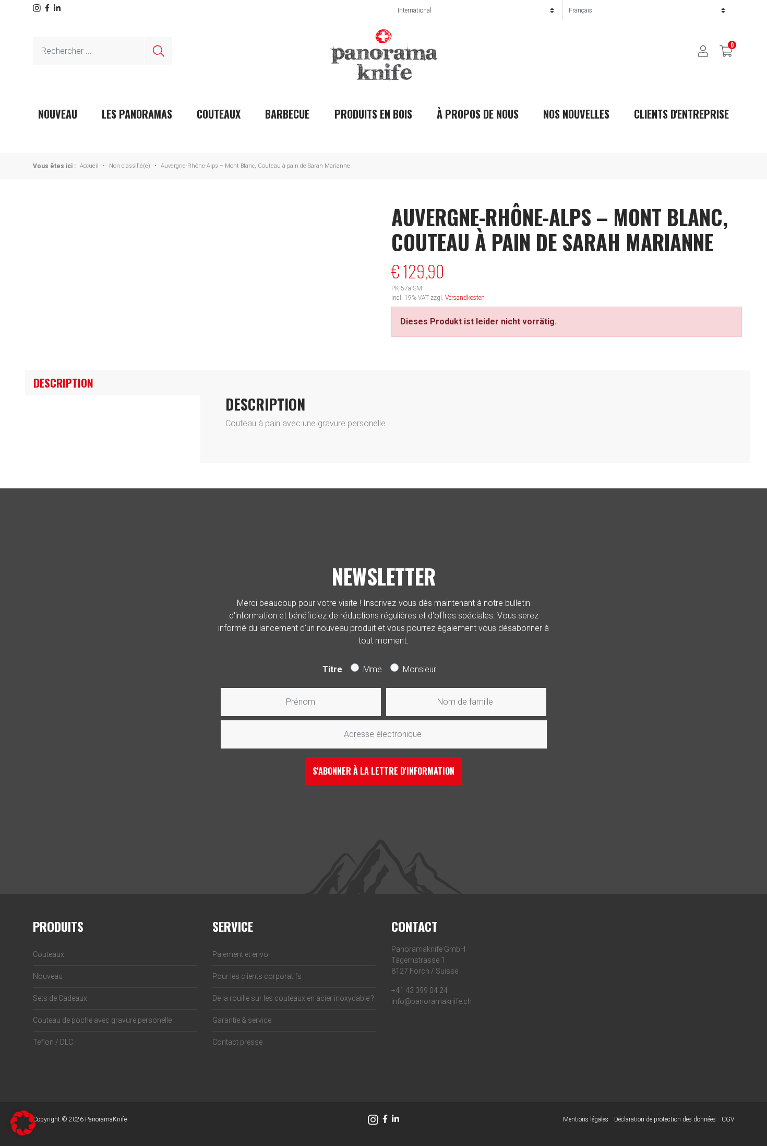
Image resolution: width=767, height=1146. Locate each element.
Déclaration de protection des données (665, 1119)
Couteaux (219, 114)
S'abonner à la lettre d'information (383, 771)
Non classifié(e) (129, 165)
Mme (372, 669)
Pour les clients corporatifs (257, 976)
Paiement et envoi (241, 954)
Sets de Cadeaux (60, 998)
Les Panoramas (137, 114)
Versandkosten (465, 297)
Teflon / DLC (53, 1042)
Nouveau (48, 976)
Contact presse (237, 1042)
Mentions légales (585, 1119)
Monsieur (419, 669)
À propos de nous (478, 114)
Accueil (89, 165)
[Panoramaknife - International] (383, 55)
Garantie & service (241, 1020)
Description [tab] (63, 383)
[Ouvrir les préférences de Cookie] (22, 1122)
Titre (332, 669)
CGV (728, 1119)
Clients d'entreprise (681, 114)
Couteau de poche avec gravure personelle (102, 1020)
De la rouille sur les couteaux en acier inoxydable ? (293, 998)
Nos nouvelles (576, 114)
